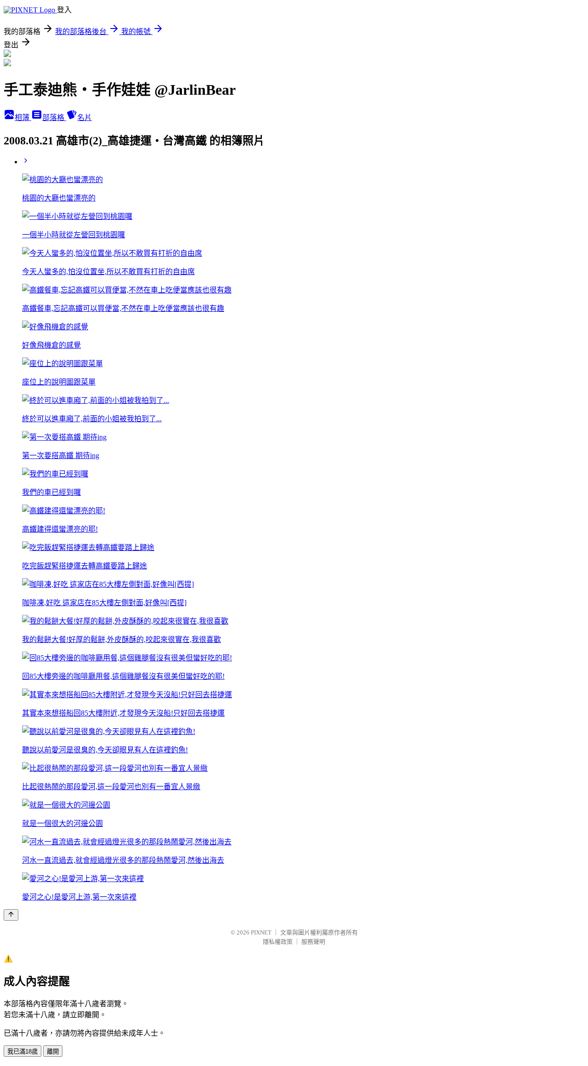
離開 (53, 1051)
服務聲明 (313, 941)
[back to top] (11, 915)
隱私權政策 (278, 941)
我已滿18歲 (22, 1051)
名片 (84, 117)
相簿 (23, 117)
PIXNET (261, 932)
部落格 (54, 117)
